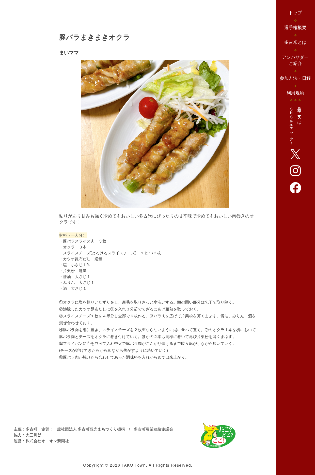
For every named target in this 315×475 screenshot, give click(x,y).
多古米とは (295, 42)
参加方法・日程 (295, 78)
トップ (295, 12)
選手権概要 (295, 27)
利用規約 (295, 93)
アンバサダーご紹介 (295, 60)
